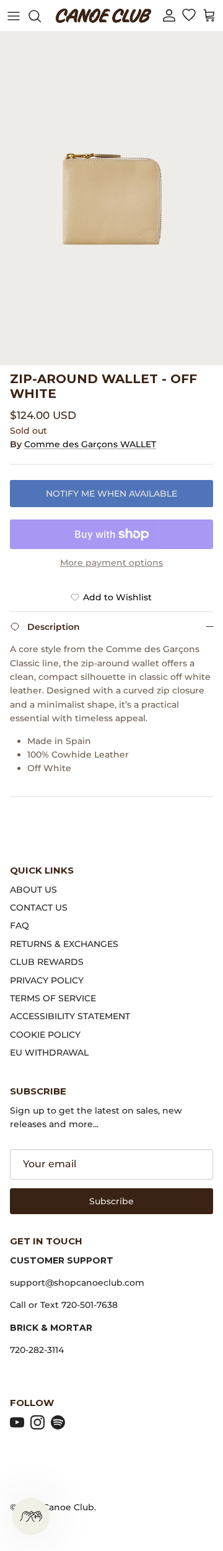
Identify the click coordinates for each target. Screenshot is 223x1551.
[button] (169, 15)
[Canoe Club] (103, 15)
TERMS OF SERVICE (53, 998)
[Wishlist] (188, 16)
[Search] (41, 16)
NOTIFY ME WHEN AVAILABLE (111, 493)
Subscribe (111, 1201)
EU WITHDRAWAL (49, 1052)
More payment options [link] (111, 563)
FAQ (19, 925)
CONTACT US (39, 907)
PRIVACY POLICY (47, 980)
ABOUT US (33, 889)
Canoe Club (68, 1507)
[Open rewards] (31, 1516)
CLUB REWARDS (47, 961)
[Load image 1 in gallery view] (111, 198)
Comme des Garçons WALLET (90, 444)
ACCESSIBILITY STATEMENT (70, 1016)
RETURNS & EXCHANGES (64, 943)
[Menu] (13, 16)
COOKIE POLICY (45, 1034)
